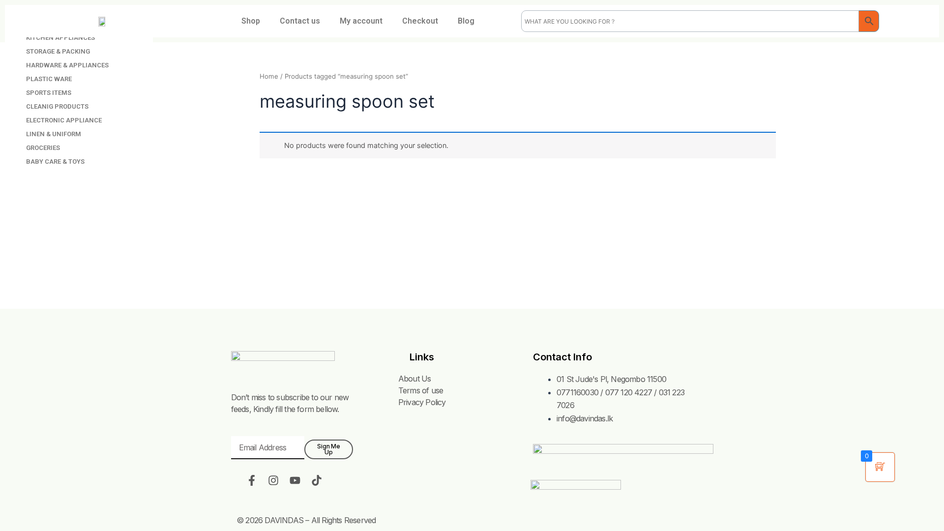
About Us (414, 379)
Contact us (300, 21)
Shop (250, 21)
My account (361, 21)
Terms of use (420, 390)
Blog (466, 21)
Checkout (420, 21)
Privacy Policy (422, 402)
